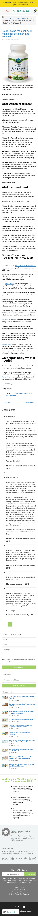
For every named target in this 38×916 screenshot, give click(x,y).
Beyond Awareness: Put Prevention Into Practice (22, 704)
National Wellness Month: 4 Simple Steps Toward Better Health (20, 726)
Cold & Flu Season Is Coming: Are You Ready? (22, 697)
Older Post (7, 402)
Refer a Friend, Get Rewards (19, 894)
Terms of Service (19, 889)
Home (8, 18)
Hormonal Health (17, 393)
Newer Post (30, 402)
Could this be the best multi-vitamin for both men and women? (17, 33)
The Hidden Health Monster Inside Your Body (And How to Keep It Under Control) (22, 741)
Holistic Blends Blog (22, 18)
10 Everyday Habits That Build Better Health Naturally (21, 750)
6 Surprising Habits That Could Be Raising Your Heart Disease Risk (20, 757)
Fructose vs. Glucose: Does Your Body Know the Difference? (21, 712)
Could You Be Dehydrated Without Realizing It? (20, 733)
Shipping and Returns (19, 892)
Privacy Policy (19, 887)
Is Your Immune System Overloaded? (21, 719)
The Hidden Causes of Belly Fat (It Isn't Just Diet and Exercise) (21, 765)
